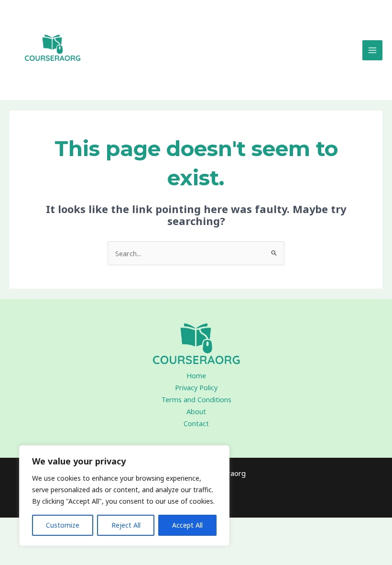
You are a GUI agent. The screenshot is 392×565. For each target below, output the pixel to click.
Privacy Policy (196, 387)
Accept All (187, 525)
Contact (196, 423)
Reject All (126, 525)
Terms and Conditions (196, 399)
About (196, 411)
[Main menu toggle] (372, 50)
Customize (62, 525)
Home (196, 375)
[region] (124, 495)
